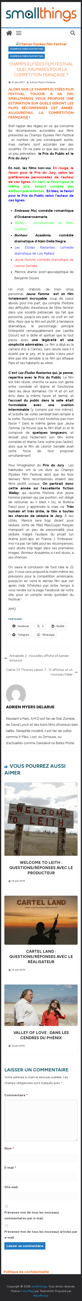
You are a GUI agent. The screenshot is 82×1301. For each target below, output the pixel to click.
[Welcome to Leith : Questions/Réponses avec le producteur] (41, 785)
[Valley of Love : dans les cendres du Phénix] (41, 987)
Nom (9, 1148)
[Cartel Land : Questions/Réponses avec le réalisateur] (41, 898)
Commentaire (16, 1095)
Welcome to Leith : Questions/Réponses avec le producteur (41, 867)
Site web (11, 1187)
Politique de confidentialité (26, 1272)
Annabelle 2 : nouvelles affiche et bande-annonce (39, 658)
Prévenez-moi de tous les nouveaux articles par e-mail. (40, 1234)
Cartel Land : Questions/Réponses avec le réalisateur (41, 956)
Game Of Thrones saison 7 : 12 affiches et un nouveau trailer (39, 672)
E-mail (10, 1167)
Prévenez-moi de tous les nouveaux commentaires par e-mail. (31, 1215)
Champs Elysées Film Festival (26, 49)
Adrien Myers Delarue (43, 82)
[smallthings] (9, 33)
